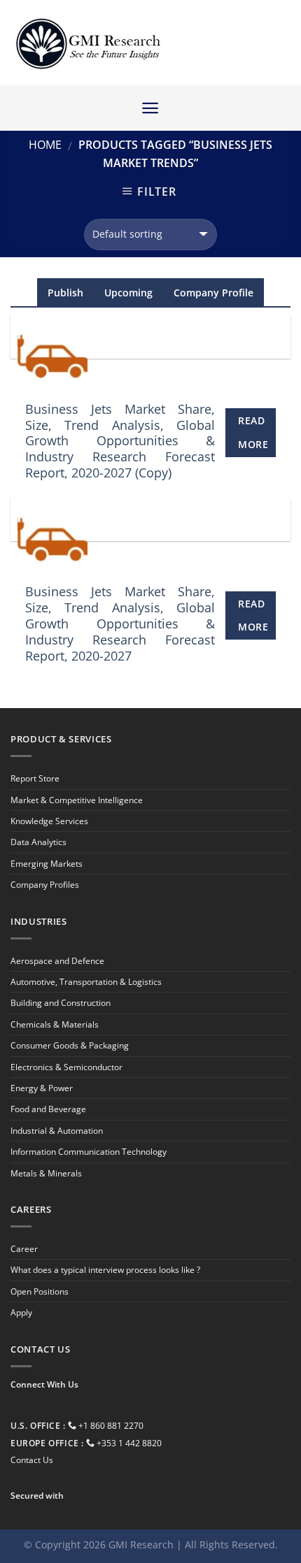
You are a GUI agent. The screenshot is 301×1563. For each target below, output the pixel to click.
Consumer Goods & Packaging (69, 1045)
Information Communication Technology (88, 1152)
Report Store (34, 778)
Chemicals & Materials (54, 1024)
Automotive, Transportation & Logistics (86, 982)
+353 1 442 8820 (129, 1443)
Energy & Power (41, 1088)
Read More (253, 432)
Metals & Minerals (46, 1173)
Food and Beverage (48, 1109)
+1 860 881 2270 (111, 1426)
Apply (21, 1312)
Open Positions (39, 1291)
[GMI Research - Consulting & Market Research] (87, 43)
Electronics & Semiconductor (66, 1067)
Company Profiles (44, 885)
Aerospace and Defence (57, 961)
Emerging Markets (46, 864)
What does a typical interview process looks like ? (105, 1270)
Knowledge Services (49, 821)
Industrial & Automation (56, 1131)
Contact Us (31, 1460)
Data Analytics (38, 842)
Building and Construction (60, 1003)
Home (45, 144)
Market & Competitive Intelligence (76, 800)
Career (24, 1249)
